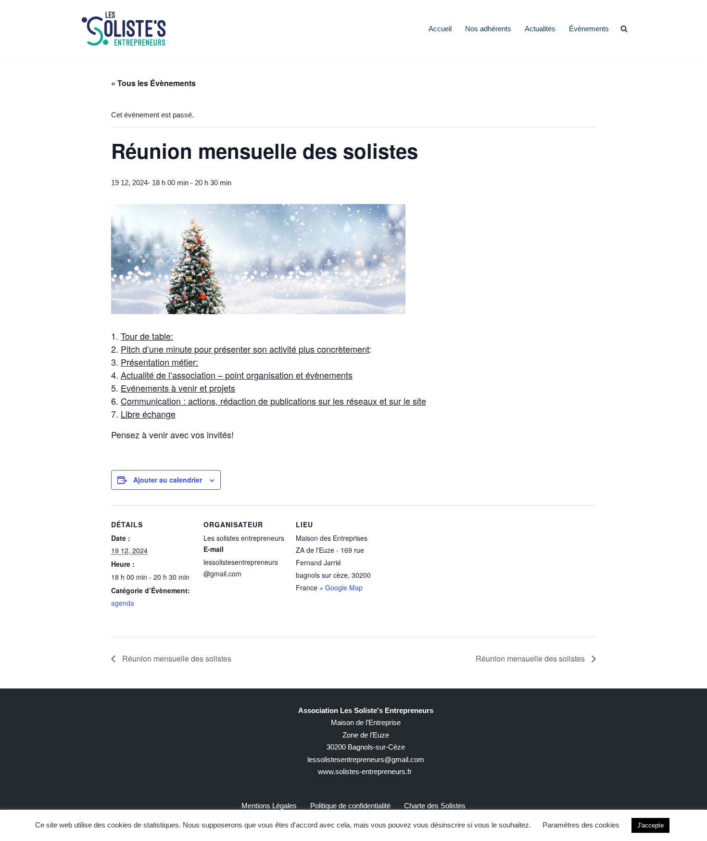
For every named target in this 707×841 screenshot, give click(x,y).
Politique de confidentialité (350, 806)
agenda (122, 603)
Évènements (589, 29)
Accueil (440, 29)
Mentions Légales (269, 806)
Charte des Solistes (435, 806)
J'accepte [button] (650, 825)
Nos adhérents (488, 29)
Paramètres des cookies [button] (581, 825)
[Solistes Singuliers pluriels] (123, 29)
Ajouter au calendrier (167, 479)
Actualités (540, 29)
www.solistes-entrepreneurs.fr (365, 771)
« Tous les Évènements (153, 83)
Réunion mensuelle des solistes (175, 658)
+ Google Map (341, 587)
